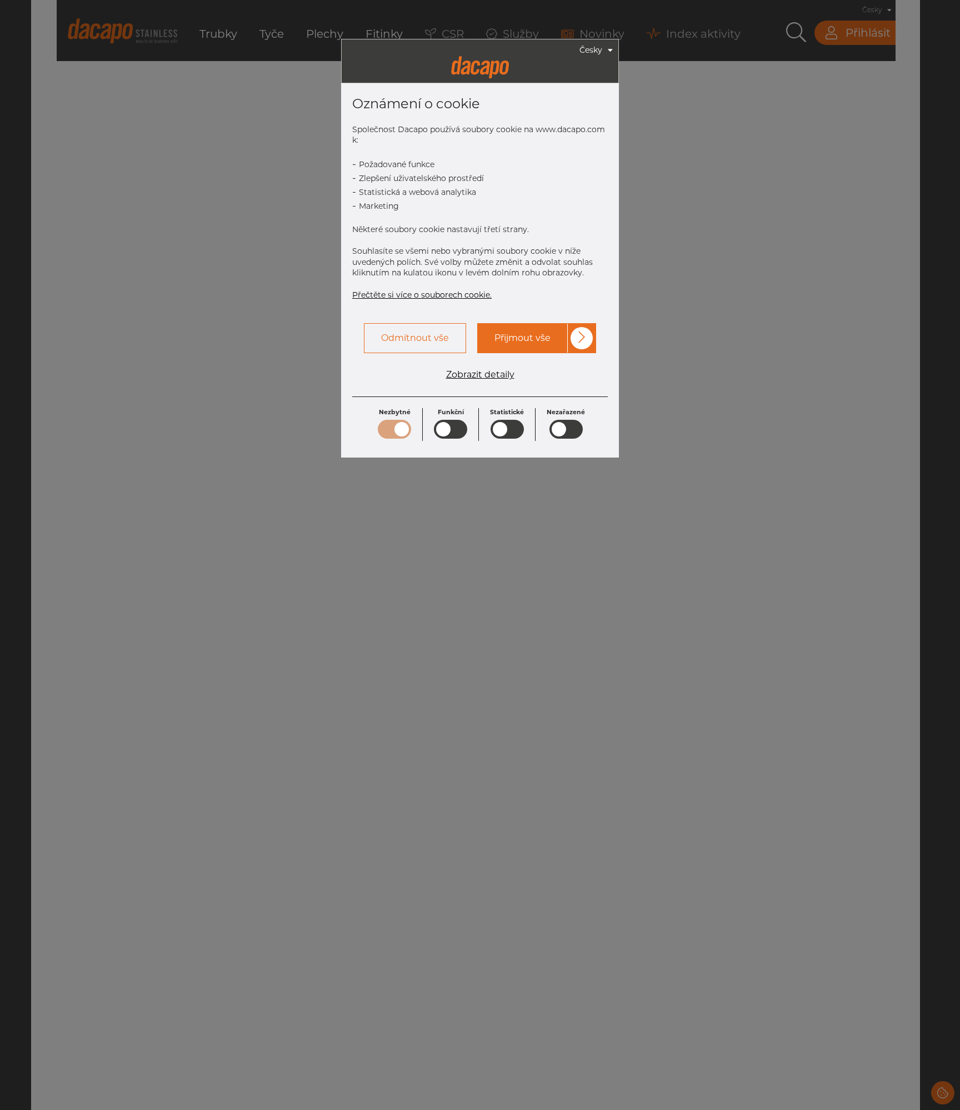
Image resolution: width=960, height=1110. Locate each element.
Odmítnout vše (415, 338)
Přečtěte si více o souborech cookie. (422, 294)
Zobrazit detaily (480, 375)
